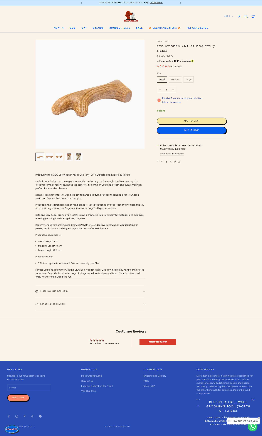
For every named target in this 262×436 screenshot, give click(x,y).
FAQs (146, 381)
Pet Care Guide (197, 28)
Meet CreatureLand (91, 375)
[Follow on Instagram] (16, 416)
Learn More (156, 3)
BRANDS (98, 28)
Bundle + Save (119, 28)
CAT (84, 28)
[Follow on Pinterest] (24, 416)
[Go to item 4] (69, 157)
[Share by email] (179, 161)
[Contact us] (252, 426)
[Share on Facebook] (166, 161)
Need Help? (149, 386)
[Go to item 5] (78, 157)
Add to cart (192, 121)
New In (59, 28)
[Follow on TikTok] (32, 416)
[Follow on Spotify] (40, 416)
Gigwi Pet (163, 42)
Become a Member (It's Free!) (97, 386)
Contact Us (87, 381)
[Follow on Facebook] (8, 416)
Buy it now (191, 130)
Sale (139, 28)
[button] (163, 66)
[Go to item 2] (49, 157)
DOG (73, 28)
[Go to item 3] (59, 157)
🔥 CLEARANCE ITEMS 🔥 (165, 28)
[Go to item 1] (39, 157)
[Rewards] (12, 429)
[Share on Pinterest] (175, 161)
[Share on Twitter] (171, 161)
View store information (172, 153)
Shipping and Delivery (155, 375)
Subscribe (18, 398)
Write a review (157, 341)
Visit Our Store (88, 391)
